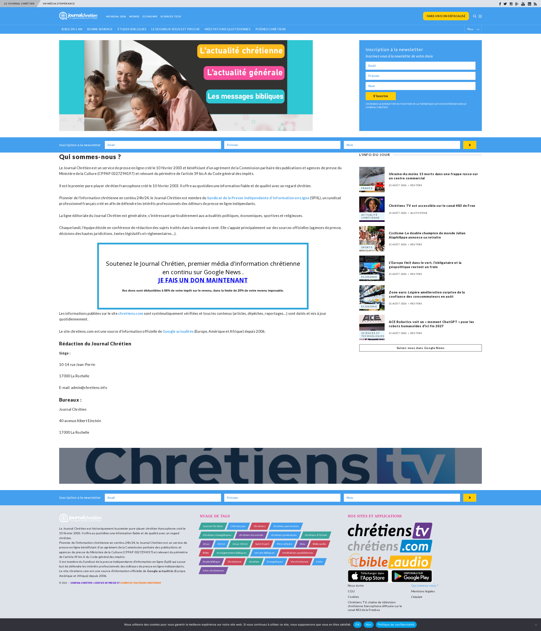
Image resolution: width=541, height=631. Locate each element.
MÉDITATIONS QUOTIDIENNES (227, 29)
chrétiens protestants (284, 535)
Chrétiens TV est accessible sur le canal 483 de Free (432, 205)
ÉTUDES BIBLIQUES (132, 29)
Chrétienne (234, 561)
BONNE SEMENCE (100, 29)
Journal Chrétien (74, 528)
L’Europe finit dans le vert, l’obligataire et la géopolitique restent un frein (425, 265)
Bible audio (319, 543)
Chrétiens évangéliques (217, 535)
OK (357, 624)
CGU (351, 591)
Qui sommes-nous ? (424, 585)
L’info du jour (238, 526)
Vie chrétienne (299, 561)
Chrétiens (260, 526)
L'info (319, 561)
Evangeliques (275, 561)
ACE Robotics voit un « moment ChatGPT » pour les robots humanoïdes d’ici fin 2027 (431, 324)
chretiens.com (130, 313)
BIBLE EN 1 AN (72, 29)
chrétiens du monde (251, 535)
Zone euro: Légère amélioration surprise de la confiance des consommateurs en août (427, 294)
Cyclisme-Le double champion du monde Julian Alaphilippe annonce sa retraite (427, 235)
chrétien (254, 561)
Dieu (302, 543)
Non (369, 624)
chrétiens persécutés (286, 526)
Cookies (353, 596)
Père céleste (284, 543)
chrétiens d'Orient (316, 535)
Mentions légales (423, 591)
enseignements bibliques (232, 552)
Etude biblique (211, 561)
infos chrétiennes (213, 570)
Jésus (206, 543)
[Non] (536, 625)
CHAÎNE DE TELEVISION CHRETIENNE (140, 582)
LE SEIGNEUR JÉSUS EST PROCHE (175, 29)
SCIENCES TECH (171, 16)
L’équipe (416, 596)
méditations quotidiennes (297, 552)
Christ (221, 543)
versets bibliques (264, 552)
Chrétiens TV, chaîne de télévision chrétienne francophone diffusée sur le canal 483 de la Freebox (375, 606)
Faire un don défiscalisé (446, 16)
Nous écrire (356, 585)
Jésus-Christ (240, 543)
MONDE (134, 16)
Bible (206, 552)
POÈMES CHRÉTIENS (270, 29)
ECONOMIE (150, 16)
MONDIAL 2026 (116, 16)
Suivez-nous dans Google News (421, 348)
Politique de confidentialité (396, 624)
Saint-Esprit (262, 543)
